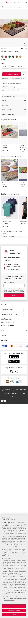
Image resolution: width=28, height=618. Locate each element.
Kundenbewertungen (8, 114)
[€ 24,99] (9, 133)
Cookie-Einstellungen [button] (14, 396)
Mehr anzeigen (21, 291)
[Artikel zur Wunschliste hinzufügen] (24, 74)
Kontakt (4, 305)
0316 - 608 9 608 (7, 325)
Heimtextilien (9, 7)
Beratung (4, 340)
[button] (2, 2)
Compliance (22, 393)
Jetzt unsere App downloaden (14, 353)
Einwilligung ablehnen (14, 610)
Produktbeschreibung (8, 96)
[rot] (6, 56)
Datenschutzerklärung (9, 600)
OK (14, 606)
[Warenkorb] (26, 2)
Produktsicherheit (7, 109)
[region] (14, 566)
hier (25, 543)
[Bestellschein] (18, 2)
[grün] (9, 56)
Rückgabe (5, 105)
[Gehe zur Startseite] (6, 2)
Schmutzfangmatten (19, 7)
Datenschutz (22, 389)
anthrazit (3, 59)
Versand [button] (17, 51)
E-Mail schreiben (8, 310)
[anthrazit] (2, 56)
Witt (2, 331)
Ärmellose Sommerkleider (10, 236)
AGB (17, 389)
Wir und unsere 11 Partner (9, 522)
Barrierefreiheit (6, 393)
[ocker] (20, 56)
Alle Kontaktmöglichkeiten (11, 314)
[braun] (17, 56)
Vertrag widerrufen (8, 389)
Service (3, 335)
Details (4, 100)
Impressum (15, 393)
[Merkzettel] (22, 2)
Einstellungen (14, 614)
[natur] (13, 56)
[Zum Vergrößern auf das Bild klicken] (25, 44)
